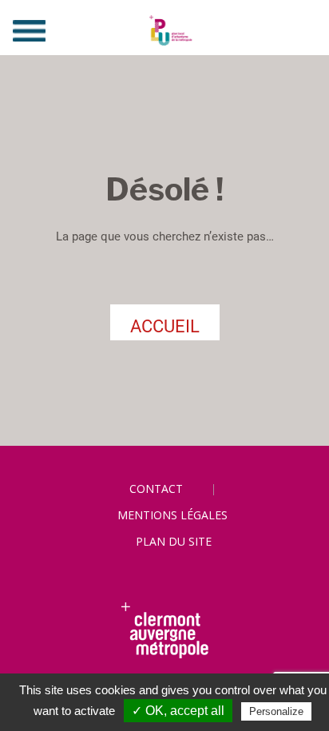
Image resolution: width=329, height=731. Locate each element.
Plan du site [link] (174, 541)
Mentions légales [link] (172, 514)
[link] (165, 30)
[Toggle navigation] (29, 31)
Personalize (276, 711)
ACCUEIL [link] (165, 326)
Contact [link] (156, 488)
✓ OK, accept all (178, 710)
